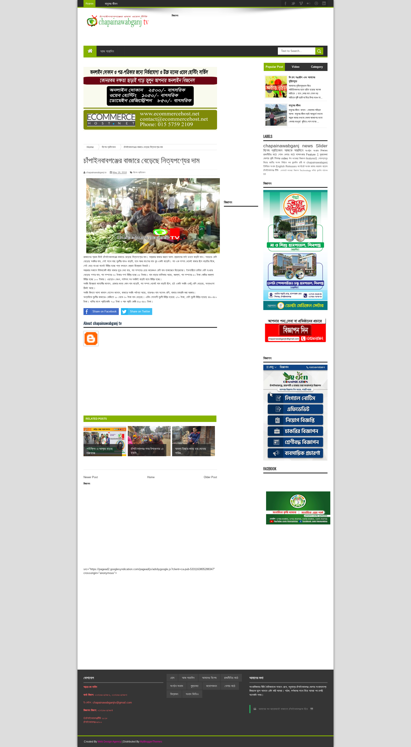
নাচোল (325, 166)
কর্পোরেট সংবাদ (304, 166)
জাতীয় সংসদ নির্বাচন (278, 162)
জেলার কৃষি (268, 158)
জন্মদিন (319, 170)
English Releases (286, 166)
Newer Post (90, 477)
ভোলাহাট (283, 170)
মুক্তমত (194, 686)
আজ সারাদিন (107, 51)
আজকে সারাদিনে (293, 150)
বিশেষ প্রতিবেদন (139, 172)
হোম (172, 677)
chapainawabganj (317, 162)
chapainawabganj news (288, 145)
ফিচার (265, 162)
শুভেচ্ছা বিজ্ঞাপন (293, 170)
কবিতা (314, 170)
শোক (280, 154)
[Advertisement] (250, 28)
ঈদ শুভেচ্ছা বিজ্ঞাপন (297, 158)
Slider (322, 145)
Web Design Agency (109, 741)
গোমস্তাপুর (323, 158)
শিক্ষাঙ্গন (324, 150)
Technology (305, 170)
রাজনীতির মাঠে (270, 154)
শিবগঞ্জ (277, 158)
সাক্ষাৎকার (300, 154)
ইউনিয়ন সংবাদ (269, 166)
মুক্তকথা (324, 154)
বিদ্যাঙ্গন (174, 694)
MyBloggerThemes (151, 741)
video (284, 158)
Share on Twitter (140, 311)
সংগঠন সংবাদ (311, 150)
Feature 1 (312, 154)
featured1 (311, 158)
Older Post (210, 477)
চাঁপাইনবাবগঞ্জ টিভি (270, 170)
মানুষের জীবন (111, 4)
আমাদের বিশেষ (209, 677)
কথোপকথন (211, 686)
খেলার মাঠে (289, 154)
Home (151, 477)
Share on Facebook (104, 311)
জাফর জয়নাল (316, 166)
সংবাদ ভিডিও (192, 694)
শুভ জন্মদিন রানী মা (296, 162)
